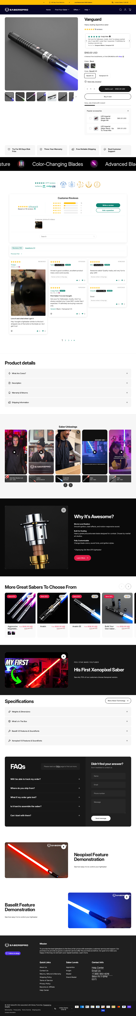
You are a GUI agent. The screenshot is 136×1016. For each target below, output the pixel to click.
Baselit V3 (89, 76)
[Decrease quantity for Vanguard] (87, 89)
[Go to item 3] (30, 96)
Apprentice (70, 967)
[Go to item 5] (52, 96)
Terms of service (26, 1010)
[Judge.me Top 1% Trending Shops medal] (97, 184)
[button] (89, 29)
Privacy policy (17, 1010)
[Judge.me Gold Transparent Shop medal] (80, 184)
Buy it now (108, 97)
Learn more (83, 953)
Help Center (44, 990)
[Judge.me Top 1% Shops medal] (88, 184)
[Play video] (36, 670)
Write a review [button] (108, 205)
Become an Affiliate (47, 987)
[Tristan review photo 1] (28, 292)
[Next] (72, 57)
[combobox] (121, 2)
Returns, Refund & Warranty (50, 974)
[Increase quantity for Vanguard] (94, 89)
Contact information (10, 1012)
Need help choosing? (94, 81)
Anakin (43, 626)
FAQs (58, 766)
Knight (68, 971)
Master (68, 974)
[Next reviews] (129, 41)
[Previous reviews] (86, 41)
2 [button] (65, 340)
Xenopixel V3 (103, 76)
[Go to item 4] (41, 96)
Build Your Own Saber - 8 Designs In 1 (110, 629)
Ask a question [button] (108, 210)
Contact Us (44, 971)
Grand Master (71, 977)
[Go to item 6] (62, 96)
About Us (43, 967)
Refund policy (8, 1010)
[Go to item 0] (9, 96)
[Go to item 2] (20, 96)
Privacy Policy (45, 984)
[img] (16, 262)
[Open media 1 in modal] (41, 54)
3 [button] (68, 340)
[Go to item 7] (73, 96)
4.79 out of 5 (33, 207)
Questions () (30, 248)
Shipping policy (36, 1010)
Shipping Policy (46, 977)
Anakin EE (76, 626)
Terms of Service (46, 980)
